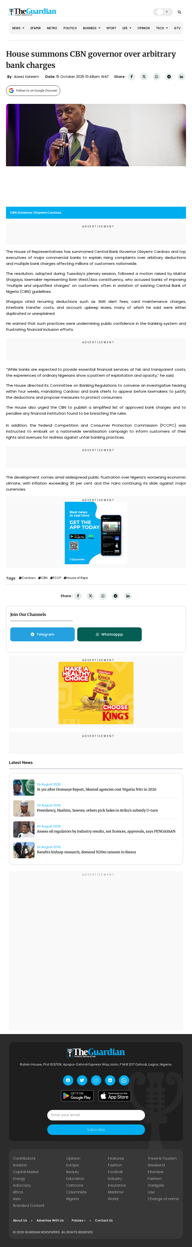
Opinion (144, 28)
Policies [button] (77, 1220)
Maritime (116, 1192)
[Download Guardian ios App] (114, 1095)
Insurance (117, 1185)
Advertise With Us (50, 1220)
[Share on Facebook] (131, 76)
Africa (18, 1192)
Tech (160, 28)
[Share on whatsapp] (156, 76)
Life (125, 28)
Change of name (163, 1198)
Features (116, 1158)
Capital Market (26, 1171)
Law (151, 1192)
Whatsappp (112, 634)
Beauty (72, 1171)
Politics (70, 28)
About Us (20, 1220)
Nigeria (72, 1198)
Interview (156, 1171)
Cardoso (29, 578)
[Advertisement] (96, 951)
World (113, 1198)
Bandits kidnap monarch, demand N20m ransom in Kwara (86, 852)
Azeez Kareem (26, 76)
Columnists (76, 1192)
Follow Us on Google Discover (37, 90)
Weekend (156, 1165)
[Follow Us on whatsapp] (124, 1080)
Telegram (45, 634)
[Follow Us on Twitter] (82, 1080)
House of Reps (77, 578)
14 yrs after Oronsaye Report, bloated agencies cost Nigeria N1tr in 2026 (96, 789)
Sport (111, 28)
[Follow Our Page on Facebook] (68, 1080)
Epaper (35, 28)
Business (90, 28)
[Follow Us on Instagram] (96, 1080)
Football (115, 1171)
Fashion (115, 1165)
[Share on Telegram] (169, 76)
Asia (16, 1198)
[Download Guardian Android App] (77, 1095)
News (16, 28)
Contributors (24, 1158)
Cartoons (74, 1185)
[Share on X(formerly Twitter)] (144, 76)
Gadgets (156, 1185)
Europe (72, 1165)
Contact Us (104, 1220)
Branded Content (28, 1205)
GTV (177, 28)
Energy (19, 1178)
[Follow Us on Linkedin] (110, 1080)
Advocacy (22, 1185)
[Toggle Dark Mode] (163, 11)
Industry (115, 1178)
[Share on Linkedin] (181, 76)
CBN (44, 578)
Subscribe (96, 1129)
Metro (52, 28)
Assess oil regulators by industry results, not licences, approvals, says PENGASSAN (106, 831)
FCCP (57, 578)
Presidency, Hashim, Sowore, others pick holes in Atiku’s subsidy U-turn (97, 810)
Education (75, 1178)
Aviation (20, 1165)
